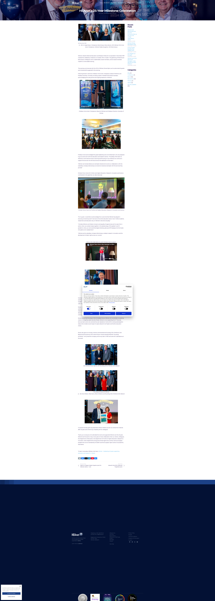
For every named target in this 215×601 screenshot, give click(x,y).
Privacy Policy (131, 533)
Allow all (123, 313)
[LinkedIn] (132, 542)
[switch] (101, 309)
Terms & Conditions (132, 536)
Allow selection (108, 313)
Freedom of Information (133, 538)
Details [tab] (107, 290)
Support (130, 540)
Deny (91, 313)
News (129, 77)
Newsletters (131, 78)
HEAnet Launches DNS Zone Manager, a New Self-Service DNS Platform (132, 61)
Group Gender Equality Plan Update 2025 (131, 49)
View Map (112, 544)
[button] (133, 2)
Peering (130, 80)
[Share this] (82, 458)
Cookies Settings (11, 596)
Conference (130, 75)
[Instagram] (134, 542)
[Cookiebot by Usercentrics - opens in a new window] (126, 287)
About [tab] (124, 290)
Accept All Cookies (11, 593)
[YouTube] (137, 542)
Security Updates (132, 84)
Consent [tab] (90, 290)
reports (129, 82)
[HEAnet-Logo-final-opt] (77, 3)
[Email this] (79, 458)
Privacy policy (112, 302)
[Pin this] (92, 458)
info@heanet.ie (100, 534)
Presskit (130, 534)
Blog (129, 73)
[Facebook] (129, 542)
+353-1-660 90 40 (100, 533)
